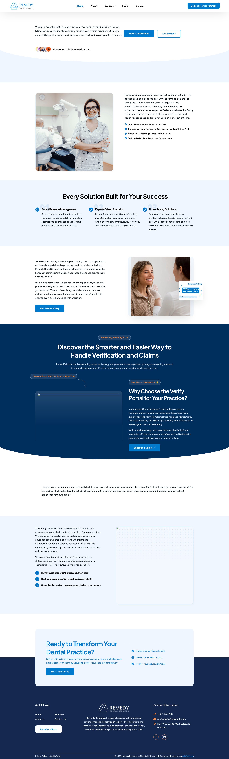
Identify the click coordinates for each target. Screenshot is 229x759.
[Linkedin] (164, 737)
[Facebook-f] (156, 737)
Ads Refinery (187, 756)
